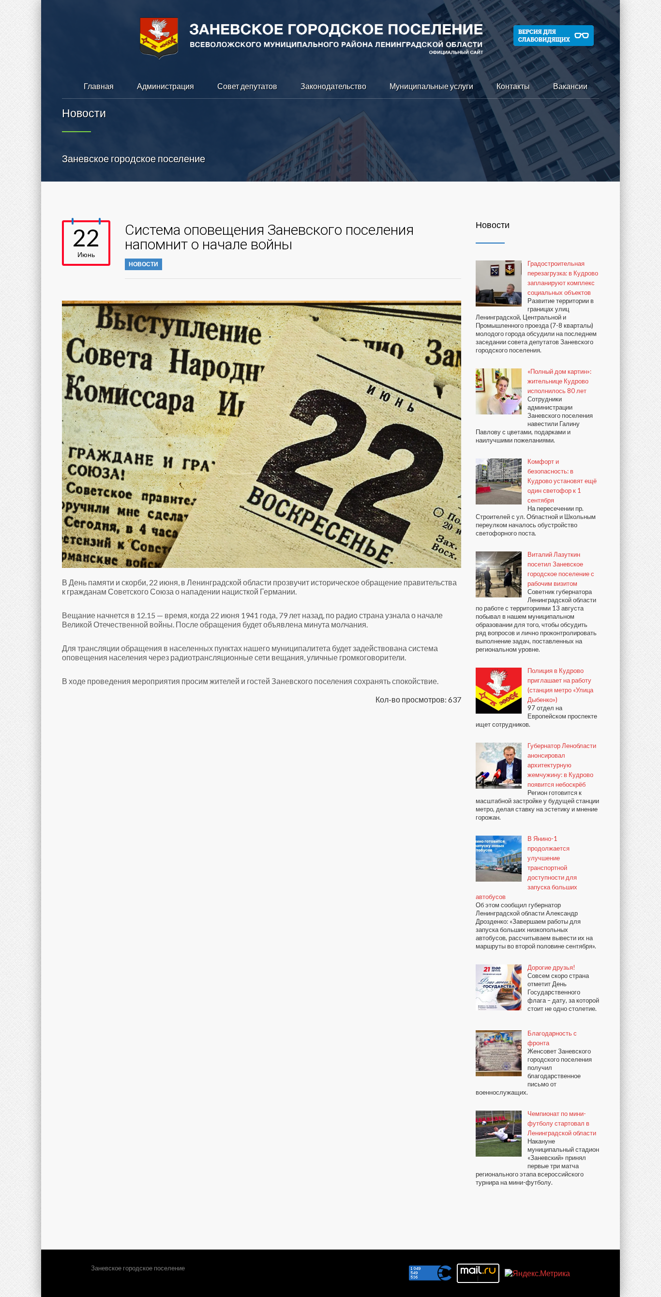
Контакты (513, 86)
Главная (99, 86)
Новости (143, 264)
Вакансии (570, 86)
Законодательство (333, 86)
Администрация (165, 86)
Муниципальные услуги (431, 86)
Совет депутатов (247, 86)
